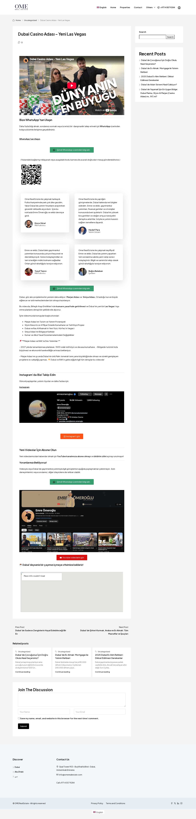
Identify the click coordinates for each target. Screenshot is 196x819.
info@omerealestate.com (70, 774)
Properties (125, 7)
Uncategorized (30, 20)
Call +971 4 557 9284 (65, 782)
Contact (138, 7)
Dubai (17, 767)
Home (113, 7)
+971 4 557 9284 (167, 7)
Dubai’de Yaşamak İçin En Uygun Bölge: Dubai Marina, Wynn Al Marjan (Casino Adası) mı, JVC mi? (159, 93)
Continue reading (22, 672)
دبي (16, 776)
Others (149, 7)
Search (142, 32)
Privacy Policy (97, 803)
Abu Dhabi (19, 771)
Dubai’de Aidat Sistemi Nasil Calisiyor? (159, 84)
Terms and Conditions (115, 803)
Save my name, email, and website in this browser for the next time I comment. (59, 718)
